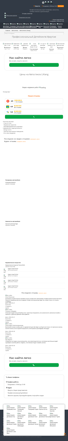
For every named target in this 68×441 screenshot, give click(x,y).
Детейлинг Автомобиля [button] (6, 26)
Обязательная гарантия (11, 15)
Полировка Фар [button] (40, 26)
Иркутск (37, 6)
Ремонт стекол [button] (60, 26)
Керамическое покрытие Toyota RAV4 (15, 265)
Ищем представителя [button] (58, 19)
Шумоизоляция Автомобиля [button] (33, 26)
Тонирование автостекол (24, 17)
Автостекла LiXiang (25, 30)
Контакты (60, 6)
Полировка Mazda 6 (10, 182)
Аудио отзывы (10, 141)
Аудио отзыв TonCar (13, 268)
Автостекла (15, 30)
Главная (7, 30)
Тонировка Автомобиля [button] (13, 26)
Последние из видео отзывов (17, 139)
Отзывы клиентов (27, 13)
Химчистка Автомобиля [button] (19, 26)
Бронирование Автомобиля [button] (26, 26)
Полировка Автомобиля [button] (53, 26)
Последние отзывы (30, 293)
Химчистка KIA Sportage (11, 224)
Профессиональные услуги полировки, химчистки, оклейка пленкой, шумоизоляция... (44, 10)
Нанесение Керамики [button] (46, 26)
